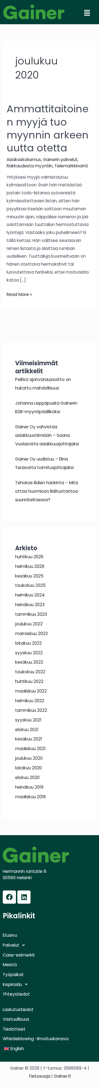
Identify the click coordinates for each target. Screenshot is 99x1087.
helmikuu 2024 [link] (30, 595)
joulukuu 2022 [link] (29, 624)
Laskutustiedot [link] (18, 1009)
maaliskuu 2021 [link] (30, 748)
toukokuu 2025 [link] (30, 585)
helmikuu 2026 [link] (29, 566)
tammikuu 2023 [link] (31, 614)
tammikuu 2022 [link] (31, 710)
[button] (87, 13)
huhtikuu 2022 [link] (29, 681)
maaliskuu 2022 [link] (31, 691)
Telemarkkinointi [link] (71, 166)
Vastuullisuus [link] (16, 1019)
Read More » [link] (19, 294)
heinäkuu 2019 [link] (29, 787)
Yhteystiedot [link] (16, 994)
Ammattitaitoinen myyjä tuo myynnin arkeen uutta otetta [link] (48, 128)
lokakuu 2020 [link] (28, 768)
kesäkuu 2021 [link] (28, 739)
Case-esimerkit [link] (19, 955)
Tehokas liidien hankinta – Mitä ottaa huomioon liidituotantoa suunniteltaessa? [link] (46, 491)
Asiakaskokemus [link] (24, 159)
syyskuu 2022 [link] (29, 653)
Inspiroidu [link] (12, 984)
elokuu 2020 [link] (27, 777)
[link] (33, 12)
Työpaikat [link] (13, 974)
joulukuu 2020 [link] (29, 758)
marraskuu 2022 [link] (31, 633)
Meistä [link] (10, 965)
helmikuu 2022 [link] (29, 701)
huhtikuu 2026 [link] (29, 557)
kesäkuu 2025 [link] (29, 576)
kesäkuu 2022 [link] (29, 662)
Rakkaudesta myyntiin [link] (30, 166)
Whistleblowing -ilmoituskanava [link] (35, 1039)
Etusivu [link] (10, 935)
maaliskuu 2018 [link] (30, 797)
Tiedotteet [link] (14, 1029)
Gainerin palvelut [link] (60, 159)
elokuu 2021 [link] (26, 729)
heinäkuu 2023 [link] (30, 604)
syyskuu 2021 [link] (28, 720)
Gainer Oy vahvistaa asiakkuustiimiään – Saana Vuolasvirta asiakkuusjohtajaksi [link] (47, 435)
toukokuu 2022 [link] (30, 672)
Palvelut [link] (11, 945)
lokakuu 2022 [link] (28, 643)
